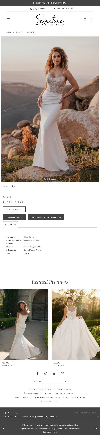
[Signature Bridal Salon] (50, 20)
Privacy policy (28, 416)
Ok (96, 428)
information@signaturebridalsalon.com (57, 393)
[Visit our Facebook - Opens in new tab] (37, 373)
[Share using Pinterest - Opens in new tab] (13, 187)
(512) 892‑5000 (32, 393)
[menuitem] (8, 19)
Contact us (13, 412)
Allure (19, 32)
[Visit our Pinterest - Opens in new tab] (62, 373)
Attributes (10, 224)
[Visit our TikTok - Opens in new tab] (45, 373)
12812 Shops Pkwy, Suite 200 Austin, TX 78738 (50, 389)
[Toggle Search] (85, 19)
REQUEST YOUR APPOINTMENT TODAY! (50, 3)
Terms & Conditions (11, 416)
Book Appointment (14, 217)
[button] (91, 19)
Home (8, 32)
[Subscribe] (65, 381)
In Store (31, 32)
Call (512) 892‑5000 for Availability (46, 217)
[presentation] (46, 324)
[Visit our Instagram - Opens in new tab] (54, 373)
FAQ (4, 412)
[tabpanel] (50, 109)
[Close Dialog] (4, 428)
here (55, 431)
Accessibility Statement (47, 416)
